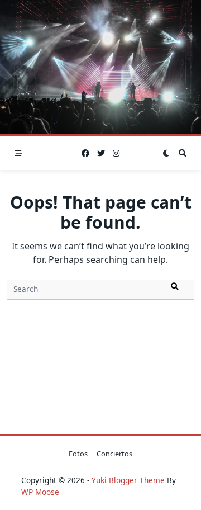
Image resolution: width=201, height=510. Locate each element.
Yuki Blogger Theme (128, 480)
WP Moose (40, 492)
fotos (78, 453)
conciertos (114, 453)
